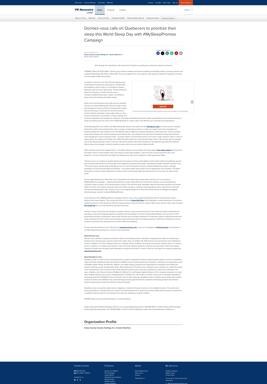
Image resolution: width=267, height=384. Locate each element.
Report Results (109, 379)
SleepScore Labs (153, 126)
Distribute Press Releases (113, 377)
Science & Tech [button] (103, 18)
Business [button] (92, 18)
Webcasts (110, 3)
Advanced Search (168, 18)
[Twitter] (80, 380)
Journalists (101, 3)
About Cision (139, 373)
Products (110, 10)
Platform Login (170, 373)
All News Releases (172, 371)
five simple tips (90, 205)
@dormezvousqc (162, 227)
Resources (78, 3)
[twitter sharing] (162, 54)
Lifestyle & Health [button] (118, 18)
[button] (163, 92)
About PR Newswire (141, 371)
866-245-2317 (80, 371)
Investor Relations (90, 3)
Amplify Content (110, 381)
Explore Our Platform (111, 371)
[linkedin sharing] (167, 53)
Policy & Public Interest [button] (135, 18)
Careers (137, 375)
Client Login (166, 3)
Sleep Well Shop (138, 200)
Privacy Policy (170, 375)
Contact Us (78, 377)
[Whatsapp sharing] (172, 53)
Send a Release (186, 3)
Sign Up (175, 3)
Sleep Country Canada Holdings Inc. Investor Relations (107, 327)
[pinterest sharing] (176, 53)
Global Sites (139, 378)
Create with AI (109, 375)
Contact (122, 10)
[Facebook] (78, 380)
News (99, 10)
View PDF (163, 106)
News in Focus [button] (80, 18)
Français (150, 3)
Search (187, 10)
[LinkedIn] (75, 380)
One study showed (164, 150)
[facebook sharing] (158, 53)
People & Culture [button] (153, 18)
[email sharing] (181, 53)
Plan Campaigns (110, 373)
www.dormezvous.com (128, 227)
